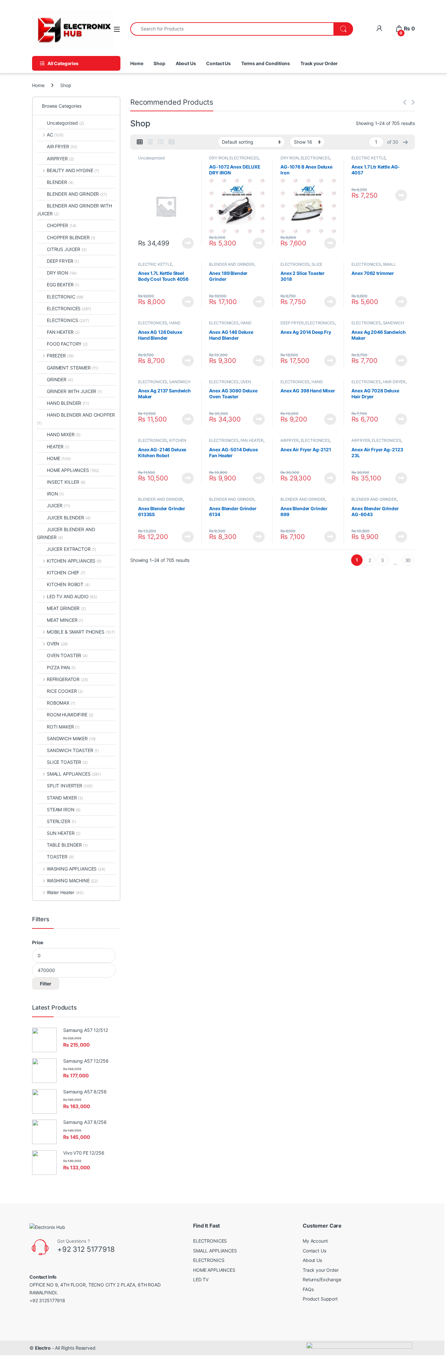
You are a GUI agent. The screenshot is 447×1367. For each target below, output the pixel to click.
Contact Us (218, 63)
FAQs (308, 1289)
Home (136, 63)
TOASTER (60, 856)
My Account (315, 1241)
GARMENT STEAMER (72, 367)
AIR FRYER (62, 146)
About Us (186, 63)
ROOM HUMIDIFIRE (70, 714)
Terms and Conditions (265, 63)
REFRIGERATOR (67, 679)
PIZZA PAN (61, 667)
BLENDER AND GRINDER (231, 264)
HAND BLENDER (68, 403)
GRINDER (60, 379)
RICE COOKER (65, 691)
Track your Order (319, 63)
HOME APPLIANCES (73, 470)
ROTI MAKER (63, 726)
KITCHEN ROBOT (68, 584)
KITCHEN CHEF (66, 572)
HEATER (58, 446)
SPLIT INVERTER (70, 785)
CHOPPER (61, 225)
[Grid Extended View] (150, 142)
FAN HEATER (252, 440)
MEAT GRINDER (66, 608)
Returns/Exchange (322, 1279)
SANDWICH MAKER (71, 738)
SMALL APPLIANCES (373, 266)
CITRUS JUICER (67, 249)
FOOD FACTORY (67, 344)
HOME (59, 458)
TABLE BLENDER (67, 845)
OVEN (57, 643)
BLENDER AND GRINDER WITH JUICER (74, 209)
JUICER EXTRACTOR (71, 549)
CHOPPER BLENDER (71, 237)
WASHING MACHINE (72, 880)
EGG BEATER (63, 284)
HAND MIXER (63, 434)
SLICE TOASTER (67, 762)
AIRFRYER (289, 440)
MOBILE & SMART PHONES (81, 632)
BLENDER (60, 182)
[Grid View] (140, 142)
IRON (55, 493)
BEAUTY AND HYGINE (73, 170)
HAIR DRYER (394, 381)
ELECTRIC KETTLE (368, 157)
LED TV (200, 1279)
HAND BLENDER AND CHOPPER (76, 418)
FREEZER (60, 355)
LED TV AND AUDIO (72, 596)
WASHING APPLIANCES (76, 869)
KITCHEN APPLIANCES (74, 561)
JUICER (58, 505)
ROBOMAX (61, 703)
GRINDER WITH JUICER (74, 391)
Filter (45, 983)
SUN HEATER (63, 833)
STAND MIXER (65, 797)
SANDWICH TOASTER (73, 750)
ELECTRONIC (65, 296)
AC (55, 134)
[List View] (161, 142)
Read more (188, 243)
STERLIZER (61, 821)
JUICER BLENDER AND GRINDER (66, 533)
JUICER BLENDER (69, 517)
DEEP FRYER (292, 322)
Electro (43, 1348)
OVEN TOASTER (67, 655)
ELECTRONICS (68, 320)
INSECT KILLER (66, 482)
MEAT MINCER (65, 620)
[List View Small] (171, 142)
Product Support (320, 1299)
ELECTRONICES (244, 157)
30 (408, 560)
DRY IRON (218, 157)
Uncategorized (151, 157)
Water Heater (65, 892)
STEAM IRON (63, 809)
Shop (159, 63)
